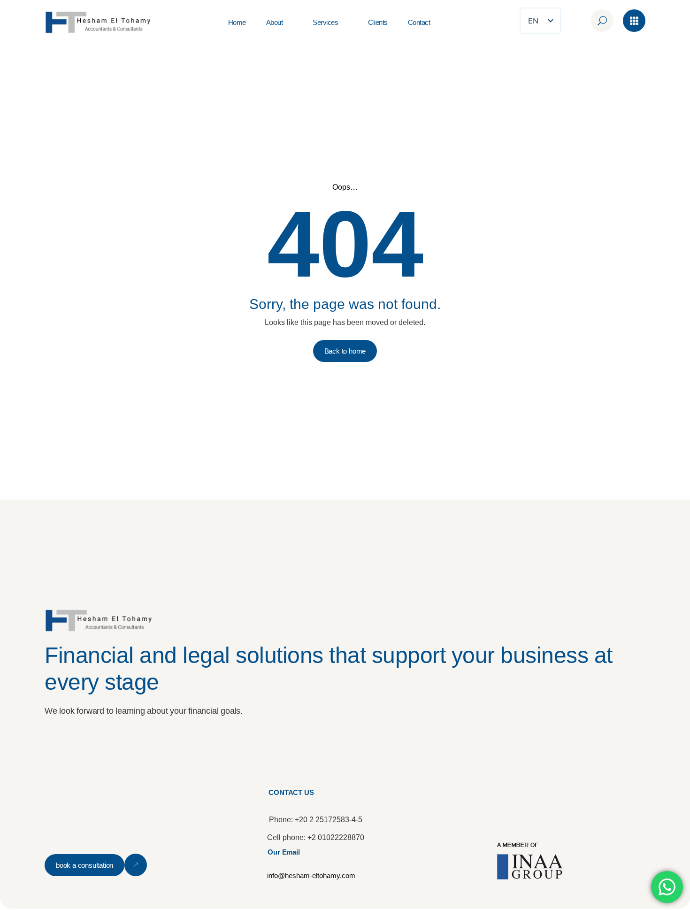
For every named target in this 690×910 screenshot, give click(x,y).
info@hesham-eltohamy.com (311, 875)
